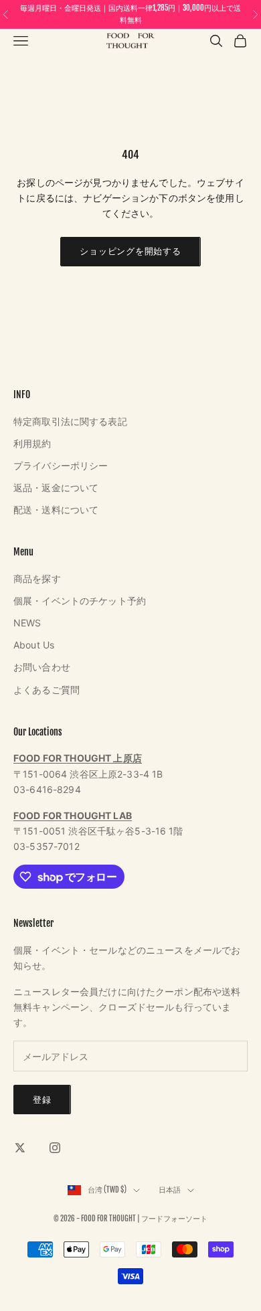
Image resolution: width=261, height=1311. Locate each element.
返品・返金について (55, 487)
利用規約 (32, 443)
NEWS (27, 622)
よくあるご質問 (46, 689)
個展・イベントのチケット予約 (79, 600)
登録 (42, 1099)
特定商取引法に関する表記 (70, 421)
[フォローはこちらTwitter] (20, 1147)
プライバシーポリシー (60, 465)
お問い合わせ (41, 667)
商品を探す (37, 578)
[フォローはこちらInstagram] (55, 1147)
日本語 (170, 1190)
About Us (33, 644)
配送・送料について (55, 509)
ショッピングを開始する (130, 251)
